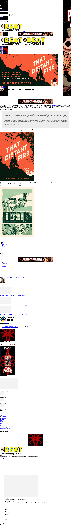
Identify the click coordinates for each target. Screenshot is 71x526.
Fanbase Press (2, 417)
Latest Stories (6, 323)
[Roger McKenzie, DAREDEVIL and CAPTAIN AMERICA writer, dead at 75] (2, 406)
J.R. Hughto (3, 265)
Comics (3, 53)
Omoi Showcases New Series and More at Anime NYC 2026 (10, 326)
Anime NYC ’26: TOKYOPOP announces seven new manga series (10, 401)
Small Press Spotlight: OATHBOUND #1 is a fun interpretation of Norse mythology (14, 314)
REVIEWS (3, 50)
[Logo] (11, 45)
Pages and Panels (2, 421)
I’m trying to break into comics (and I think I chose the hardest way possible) (13, 295)
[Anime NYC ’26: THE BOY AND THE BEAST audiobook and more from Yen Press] (2, 394)
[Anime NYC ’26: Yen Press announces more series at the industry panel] (9, 388)
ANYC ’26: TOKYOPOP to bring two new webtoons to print (10, 327)
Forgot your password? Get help (4, 17)
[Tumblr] (22, 97)
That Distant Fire (4, 267)
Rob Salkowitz (2, 422)
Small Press (4, 266)
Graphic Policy (2, 419)
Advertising (4, 459)
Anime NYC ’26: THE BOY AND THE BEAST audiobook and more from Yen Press (13, 395)
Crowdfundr (4, 264)
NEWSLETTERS (4, 52)
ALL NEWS (3, 51)
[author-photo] (2, 282)
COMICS (3, 46)
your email (10, 20)
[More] (26, 97)
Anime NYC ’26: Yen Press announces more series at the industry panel (12, 389)
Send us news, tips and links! (8, 344)
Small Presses (6, 53)
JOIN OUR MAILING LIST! (5, 10)
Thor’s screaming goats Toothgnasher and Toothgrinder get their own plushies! (15, 277)
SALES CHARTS (4, 49)
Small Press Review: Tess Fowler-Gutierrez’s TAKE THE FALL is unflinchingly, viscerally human (16, 305)
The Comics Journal (3, 425)
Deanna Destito (2, 283)
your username (11, 14)
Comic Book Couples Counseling (4, 429)
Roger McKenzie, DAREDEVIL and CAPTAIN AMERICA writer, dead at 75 (12, 407)
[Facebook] (2, 97)
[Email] (19, 97)
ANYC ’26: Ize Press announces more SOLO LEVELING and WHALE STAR (12, 325)
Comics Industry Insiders (3, 427)
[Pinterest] (9, 97)
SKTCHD (1, 424)
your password (11, 15)
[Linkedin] (12, 97)
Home (1, 53)
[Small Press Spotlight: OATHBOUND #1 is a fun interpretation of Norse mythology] (5, 313)
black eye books (4, 263)
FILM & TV (3, 47)
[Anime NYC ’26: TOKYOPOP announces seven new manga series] (2, 400)
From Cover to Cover (3, 418)
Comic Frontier (4, 416)
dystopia (27, 106)
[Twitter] (5, 97)
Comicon (1, 415)
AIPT (1, 414)
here (22, 185)
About (3, 458)
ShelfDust (1, 423)
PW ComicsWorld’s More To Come (5, 428)
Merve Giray (2, 391)
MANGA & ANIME (4, 48)
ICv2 (1, 420)
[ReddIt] (15, 97)
